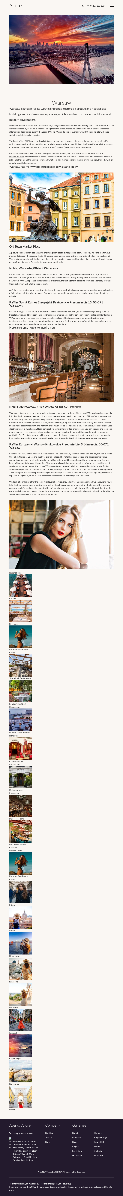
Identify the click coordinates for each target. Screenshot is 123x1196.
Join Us (48, 1137)
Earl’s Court (77, 1151)
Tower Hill (99, 1142)
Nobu (39, 428)
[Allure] (15, 5)
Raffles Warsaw (33, 453)
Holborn (98, 1133)
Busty (75, 1142)
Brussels (35, 262)
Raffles (53, 311)
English (75, 1146)
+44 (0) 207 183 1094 (95, 5)
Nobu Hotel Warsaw (85, 413)
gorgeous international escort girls (80, 491)
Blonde (75, 1133)
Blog (47, 1142)
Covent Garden (105, 259)
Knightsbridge (100, 1137)
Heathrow (77, 1155)
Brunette (76, 1137)
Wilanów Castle (16, 156)
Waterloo (98, 1155)
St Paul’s (98, 1146)
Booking (49, 1133)
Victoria (98, 1151)
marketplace (33, 252)
